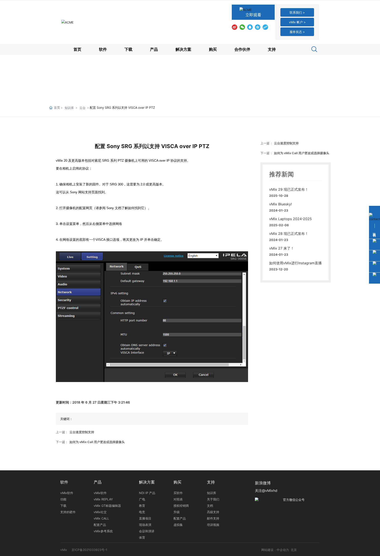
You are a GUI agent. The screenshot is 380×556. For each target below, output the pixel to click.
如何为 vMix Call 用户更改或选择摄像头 (97, 442)
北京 (294, 550)
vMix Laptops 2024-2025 (290, 219)
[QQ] (250, 27)
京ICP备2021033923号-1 (89, 550)
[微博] (234, 27)
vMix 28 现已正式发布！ (288, 233)
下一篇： (62, 442)
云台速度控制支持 (81, 432)
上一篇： (62, 432)
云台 (82, 108)
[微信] (242, 27)
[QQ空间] (257, 27)
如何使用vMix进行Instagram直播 (295, 263)
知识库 (69, 108)
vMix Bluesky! (280, 204)
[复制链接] (265, 27)
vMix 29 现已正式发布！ (288, 189)
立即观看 (253, 15)
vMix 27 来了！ (281, 248)
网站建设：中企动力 (275, 550)
